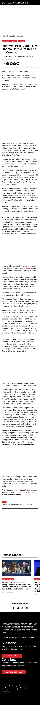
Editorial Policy (6, 692)
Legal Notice (5, 688)
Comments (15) (8, 59)
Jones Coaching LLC (27, 492)
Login (3, 686)
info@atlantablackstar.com (23, 638)
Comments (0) (8, 592)
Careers (21, 686)
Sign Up (12, 656)
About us (12, 686)
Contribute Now (14, 672)
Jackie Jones (8, 56)
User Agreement (22, 690)
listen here (30, 268)
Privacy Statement (7, 690)
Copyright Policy (18, 688)
